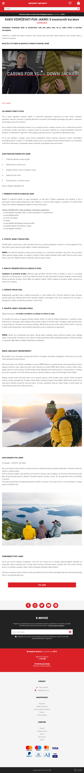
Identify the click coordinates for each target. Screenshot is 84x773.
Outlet (42, 740)
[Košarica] (78, 3)
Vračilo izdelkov (42, 715)
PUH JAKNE (6, 103)
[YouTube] (48, 605)
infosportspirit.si (43, 690)
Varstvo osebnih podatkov (56, 625)
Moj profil (42, 703)
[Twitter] (41, 605)
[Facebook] (28, 605)
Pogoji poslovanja (42, 706)
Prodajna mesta (42, 731)
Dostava (42, 712)
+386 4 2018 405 (43, 687)
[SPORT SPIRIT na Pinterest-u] (55, 605)
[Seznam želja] (70, 3)
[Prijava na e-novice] (70, 632)
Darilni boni (42, 737)
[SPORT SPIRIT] (38, 3)
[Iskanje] (78, 8)
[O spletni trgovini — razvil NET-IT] (78, 770)
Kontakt (42, 728)
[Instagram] (35, 605)
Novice (42, 734)
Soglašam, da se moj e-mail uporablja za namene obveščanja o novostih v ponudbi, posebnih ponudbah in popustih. (43, 637)
